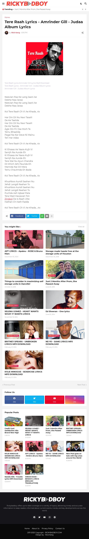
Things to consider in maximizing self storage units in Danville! (24, 282)
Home (7, 17)
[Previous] (82, 9)
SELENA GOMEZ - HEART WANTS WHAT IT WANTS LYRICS (21, 312)
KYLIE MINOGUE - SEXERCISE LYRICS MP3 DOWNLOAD (23, 373)
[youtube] (44, 517)
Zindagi (9, 199)
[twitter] (39, 517)
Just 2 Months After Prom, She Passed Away (32, 9)
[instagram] (50, 517)
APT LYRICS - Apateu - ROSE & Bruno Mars (24, 252)
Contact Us (60, 528)
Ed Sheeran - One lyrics (58, 311)
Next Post (81, 385)
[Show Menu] (3, 4)
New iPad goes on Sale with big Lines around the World (74, 456)
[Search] (86, 4)
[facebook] (34, 517)
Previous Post (9, 385)
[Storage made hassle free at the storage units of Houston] (65, 239)
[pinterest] (55, 517)
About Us (35, 528)
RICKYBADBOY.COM (53, 533)
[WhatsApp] (42, 216)
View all (81, 227)
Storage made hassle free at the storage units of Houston (62, 252)
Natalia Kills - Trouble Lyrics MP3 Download (14, 478)
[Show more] (52, 216)
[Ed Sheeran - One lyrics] (65, 299)
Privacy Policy (47, 528)
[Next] (85, 9)
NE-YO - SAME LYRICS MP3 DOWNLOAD (59, 342)
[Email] (47, 216)
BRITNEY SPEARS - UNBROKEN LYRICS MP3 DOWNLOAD (21, 342)
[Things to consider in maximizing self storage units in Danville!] (24, 269)
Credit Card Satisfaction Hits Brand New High (12, 430)
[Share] (82, 33)
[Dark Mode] (81, 4)
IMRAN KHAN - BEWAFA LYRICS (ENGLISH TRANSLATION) (32, 480)
